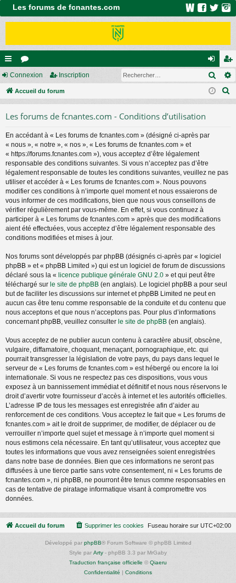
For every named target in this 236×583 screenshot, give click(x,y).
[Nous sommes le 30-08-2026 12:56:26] (212, 91)
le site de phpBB (74, 284)
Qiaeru (158, 562)
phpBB (93, 543)
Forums (27, 61)
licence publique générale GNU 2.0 (111, 275)
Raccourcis (10, 61)
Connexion (26, 75)
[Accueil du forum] (118, 33)
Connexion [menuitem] (213, 61)
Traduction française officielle (106, 562)
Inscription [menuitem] (230, 61)
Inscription (74, 75)
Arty (98, 553)
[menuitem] (226, 91)
